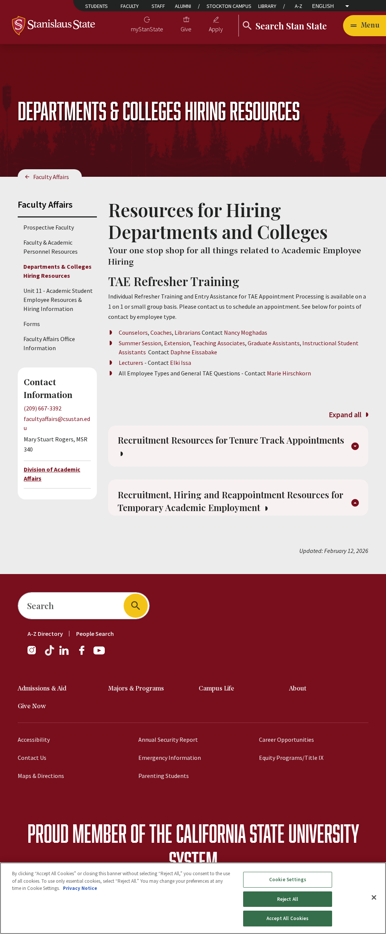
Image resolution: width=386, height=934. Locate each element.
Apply (216, 29)
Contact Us (32, 757)
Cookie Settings (287, 879)
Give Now (32, 706)
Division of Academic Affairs (52, 473)
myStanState (147, 29)
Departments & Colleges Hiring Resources (57, 271)
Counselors (133, 332)
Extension (177, 343)
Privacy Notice (80, 888)
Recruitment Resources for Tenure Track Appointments (231, 440)
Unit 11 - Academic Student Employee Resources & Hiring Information (58, 299)
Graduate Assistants (274, 343)
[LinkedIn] (64, 654)
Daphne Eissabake (193, 352)
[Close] (374, 897)
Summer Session (140, 343)
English (323, 6)
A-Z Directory (45, 633)
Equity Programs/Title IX (291, 757)
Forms (31, 324)
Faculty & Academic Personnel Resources (50, 247)
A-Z (298, 6)
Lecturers (131, 362)
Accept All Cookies (287, 918)
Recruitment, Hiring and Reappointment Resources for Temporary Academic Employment (230, 500)
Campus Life (216, 688)
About (297, 688)
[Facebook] (84, 654)
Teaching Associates (219, 343)
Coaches (161, 332)
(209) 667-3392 (42, 408)
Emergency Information (169, 757)
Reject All (287, 899)
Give (186, 29)
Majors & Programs (136, 688)
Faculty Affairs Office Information (49, 343)
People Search (95, 633)
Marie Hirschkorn (288, 373)
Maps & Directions (41, 775)
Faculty (130, 6)
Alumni (183, 6)
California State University (267, 833)
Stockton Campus (229, 6)
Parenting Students (163, 775)
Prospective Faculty (48, 227)
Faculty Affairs (51, 177)
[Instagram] (35, 654)
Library (267, 6)
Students (96, 6)
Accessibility (34, 739)
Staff (158, 6)
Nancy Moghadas (245, 332)
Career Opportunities (286, 739)
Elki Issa (180, 362)
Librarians (188, 332)
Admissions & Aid (42, 688)
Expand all (346, 414)
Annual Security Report (168, 739)
